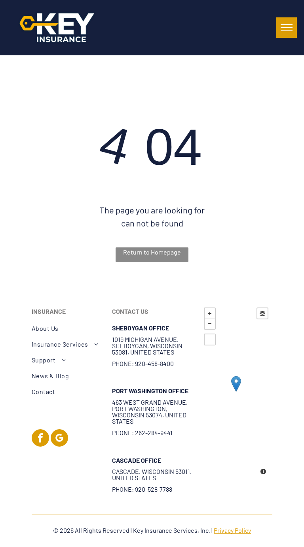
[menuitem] (68, 328)
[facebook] (40, 439)
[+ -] (236, 392)
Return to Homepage (152, 252)
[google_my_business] (59, 439)
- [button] (210, 324)
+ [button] (210, 313)
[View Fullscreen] (210, 339)
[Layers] (262, 313)
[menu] (286, 27)
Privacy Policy (232, 530)
